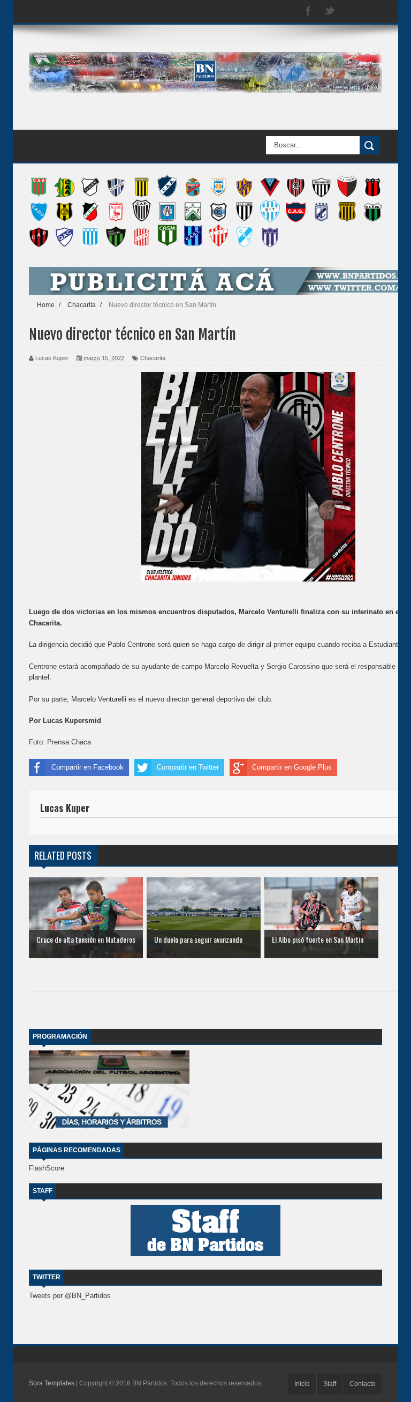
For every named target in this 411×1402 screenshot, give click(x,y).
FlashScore (46, 1168)
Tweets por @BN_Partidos (70, 1296)
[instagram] (351, 11)
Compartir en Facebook (87, 767)
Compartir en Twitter (188, 767)
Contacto (362, 1384)
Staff (329, 1384)
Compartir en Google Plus (292, 767)
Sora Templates (51, 1383)
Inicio (302, 1384)
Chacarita (152, 358)
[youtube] (372, 11)
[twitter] (329, 11)
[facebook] (308, 11)
